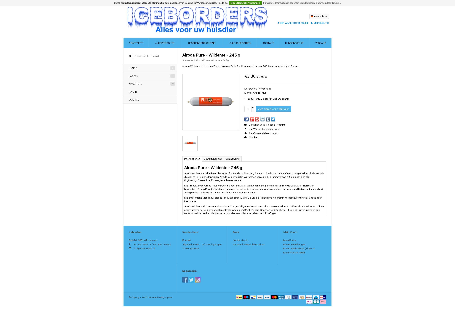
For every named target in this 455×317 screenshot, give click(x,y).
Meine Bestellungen (294, 244)
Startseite (136, 43)
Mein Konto (321, 23)
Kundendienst (294, 43)
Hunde (133, 68)
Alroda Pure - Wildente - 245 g (212, 60)
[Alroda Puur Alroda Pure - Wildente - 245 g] (211, 102)
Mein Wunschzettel (294, 252)
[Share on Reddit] (262, 119)
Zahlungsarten (190, 248)
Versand (320, 43)
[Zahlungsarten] (239, 297)
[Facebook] (185, 280)
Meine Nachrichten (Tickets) (299, 248)
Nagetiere (135, 83)
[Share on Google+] (252, 119)
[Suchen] (130, 56)
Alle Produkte (164, 43)
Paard (133, 91)
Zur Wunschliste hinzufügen (264, 129)
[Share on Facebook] (246, 119)
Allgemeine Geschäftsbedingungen (202, 244)
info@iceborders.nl (144, 248)
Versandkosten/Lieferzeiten (248, 244)
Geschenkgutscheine (201, 43)
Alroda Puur (259, 92)
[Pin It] (257, 119)
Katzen (133, 76)
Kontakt (268, 43)
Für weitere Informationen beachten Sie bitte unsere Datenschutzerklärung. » (302, 3)
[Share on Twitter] (273, 119)
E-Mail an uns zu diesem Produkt (266, 124)
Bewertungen (213, 158)
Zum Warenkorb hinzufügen (273, 108)
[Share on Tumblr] (268, 119)
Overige (134, 99)
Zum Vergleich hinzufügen (263, 133)
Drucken (253, 137)
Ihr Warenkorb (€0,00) (294, 23)
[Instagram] (197, 280)
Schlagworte (233, 158)
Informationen (192, 158)
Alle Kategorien (240, 43)
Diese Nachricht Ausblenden (245, 3)
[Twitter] (191, 280)
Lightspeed (167, 297)
